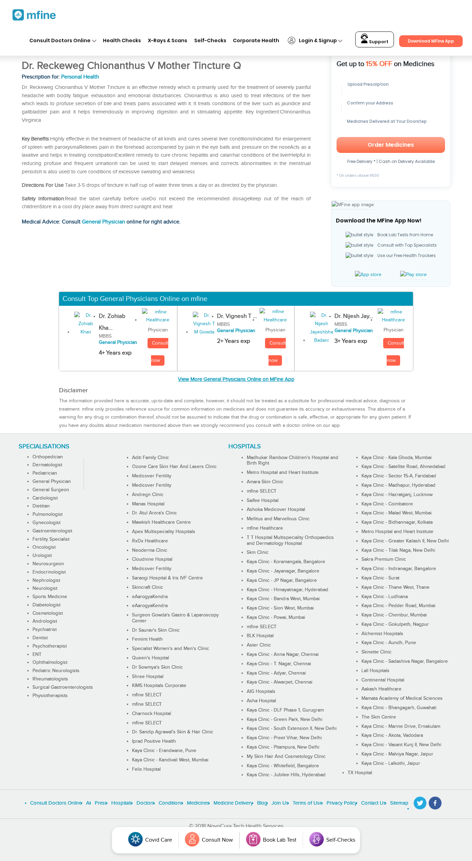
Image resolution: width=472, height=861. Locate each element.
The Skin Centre (378, 717)
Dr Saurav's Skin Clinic (156, 630)
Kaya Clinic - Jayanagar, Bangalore (283, 571)
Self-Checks (210, 40)
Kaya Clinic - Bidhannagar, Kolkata (397, 522)
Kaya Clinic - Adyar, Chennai (276, 673)
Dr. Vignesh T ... (237, 316)
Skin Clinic (257, 552)
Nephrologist (46, 580)
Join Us (280, 803)
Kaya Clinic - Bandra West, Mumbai (283, 599)
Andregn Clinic (147, 494)
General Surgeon (50, 490)
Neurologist (44, 588)
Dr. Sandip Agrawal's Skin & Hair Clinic (172, 732)
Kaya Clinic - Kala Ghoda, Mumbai (396, 457)
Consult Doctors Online (60, 40)
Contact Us (373, 803)
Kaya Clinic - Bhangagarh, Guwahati (398, 708)
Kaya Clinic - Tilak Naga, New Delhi (398, 550)
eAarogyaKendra (150, 596)
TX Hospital (360, 773)
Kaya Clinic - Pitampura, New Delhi (283, 747)
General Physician (103, 222)
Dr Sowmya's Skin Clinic (157, 667)
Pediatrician (44, 473)
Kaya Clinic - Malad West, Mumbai (396, 513)
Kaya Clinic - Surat (380, 578)
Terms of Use (307, 803)
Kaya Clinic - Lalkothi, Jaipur (390, 763)
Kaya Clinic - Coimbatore (387, 504)
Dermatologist (47, 465)
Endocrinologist (49, 572)
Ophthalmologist (49, 662)
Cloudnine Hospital (152, 559)
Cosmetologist (47, 613)
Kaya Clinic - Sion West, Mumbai (280, 608)
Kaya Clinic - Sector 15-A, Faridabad (398, 476)
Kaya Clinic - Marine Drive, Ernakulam (400, 726)
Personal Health (80, 77)
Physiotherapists (50, 695)
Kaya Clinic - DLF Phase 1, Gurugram (285, 710)
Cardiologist (45, 498)
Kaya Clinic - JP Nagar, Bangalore (282, 580)
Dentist (40, 638)
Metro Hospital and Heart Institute (283, 472)
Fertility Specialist (50, 539)
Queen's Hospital (150, 658)
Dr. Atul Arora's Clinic (154, 513)
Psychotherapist (49, 646)
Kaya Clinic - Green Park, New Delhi (284, 719)
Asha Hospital (261, 701)
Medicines (198, 803)
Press (101, 803)
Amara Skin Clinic (265, 482)
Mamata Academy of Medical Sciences (402, 698)
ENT (36, 654)
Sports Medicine (49, 596)
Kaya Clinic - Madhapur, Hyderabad (398, 485)
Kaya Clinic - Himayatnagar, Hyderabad (287, 590)
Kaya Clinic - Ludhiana (384, 596)
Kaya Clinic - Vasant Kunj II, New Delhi (401, 745)
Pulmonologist (47, 514)
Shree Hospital (147, 676)
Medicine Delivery (233, 803)
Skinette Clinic (376, 652)
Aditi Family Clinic (150, 457)
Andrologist (44, 621)
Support (378, 42)
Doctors (145, 803)
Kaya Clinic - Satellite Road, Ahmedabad (403, 466)
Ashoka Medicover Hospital (276, 509)
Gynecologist (46, 522)
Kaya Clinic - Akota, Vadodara (392, 735)
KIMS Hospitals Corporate (159, 685)
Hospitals (121, 803)
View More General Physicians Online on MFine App (236, 379)
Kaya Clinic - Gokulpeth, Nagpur (395, 624)
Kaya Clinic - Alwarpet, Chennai (279, 682)
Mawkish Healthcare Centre (161, 522)
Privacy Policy (342, 803)
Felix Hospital (146, 769)
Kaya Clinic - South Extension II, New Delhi (292, 728)
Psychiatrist (44, 629)
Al (88, 803)
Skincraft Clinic (147, 587)
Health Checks (122, 40)
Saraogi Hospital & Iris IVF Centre (167, 578)
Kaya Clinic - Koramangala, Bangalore (286, 562)
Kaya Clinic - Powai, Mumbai (276, 617)
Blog (262, 803)
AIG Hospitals (261, 691)
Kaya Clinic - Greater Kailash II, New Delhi (405, 541)
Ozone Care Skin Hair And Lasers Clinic (174, 466)
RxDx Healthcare (150, 541)
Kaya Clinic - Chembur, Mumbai (394, 615)
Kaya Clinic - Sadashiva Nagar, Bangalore (404, 661)
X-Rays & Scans (167, 40)
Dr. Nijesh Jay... (353, 316)
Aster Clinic (259, 645)
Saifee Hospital (263, 500)
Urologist (42, 555)
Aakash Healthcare (381, 689)
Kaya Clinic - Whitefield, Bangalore (283, 766)
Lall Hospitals (375, 671)
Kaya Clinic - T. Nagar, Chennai (279, 664)
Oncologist (44, 547)
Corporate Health (256, 40)
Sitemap (399, 803)
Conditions (171, 803)
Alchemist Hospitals (382, 633)
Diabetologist (46, 605)
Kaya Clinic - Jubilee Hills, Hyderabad (286, 775)
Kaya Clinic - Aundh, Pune (388, 642)
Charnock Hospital (151, 713)
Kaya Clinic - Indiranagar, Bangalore (398, 568)
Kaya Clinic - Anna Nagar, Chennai (283, 654)
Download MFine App (431, 41)
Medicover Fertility (151, 476)
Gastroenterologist (52, 531)
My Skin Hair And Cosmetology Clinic (286, 756)
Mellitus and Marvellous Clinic (278, 519)
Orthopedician (47, 457)
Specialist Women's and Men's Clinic (170, 648)
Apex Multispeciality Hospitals (163, 531)
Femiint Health (147, 639)
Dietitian (41, 506)
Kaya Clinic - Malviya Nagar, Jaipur (397, 754)
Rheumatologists (50, 679)
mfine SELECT (147, 695)
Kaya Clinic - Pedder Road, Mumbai (398, 605)
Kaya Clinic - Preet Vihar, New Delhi (284, 738)
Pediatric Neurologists (55, 671)
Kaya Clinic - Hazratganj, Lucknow (397, 494)
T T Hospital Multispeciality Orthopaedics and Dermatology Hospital (290, 540)
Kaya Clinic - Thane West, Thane (395, 587)
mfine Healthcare (265, 528)
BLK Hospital (260, 636)
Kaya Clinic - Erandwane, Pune (164, 750)
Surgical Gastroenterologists (62, 687)
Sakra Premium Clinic (383, 559)
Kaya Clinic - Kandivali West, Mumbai (170, 760)
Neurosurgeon (48, 564)
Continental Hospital (382, 680)
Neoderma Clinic (149, 550)
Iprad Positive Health (154, 741)
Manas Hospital (148, 504)
